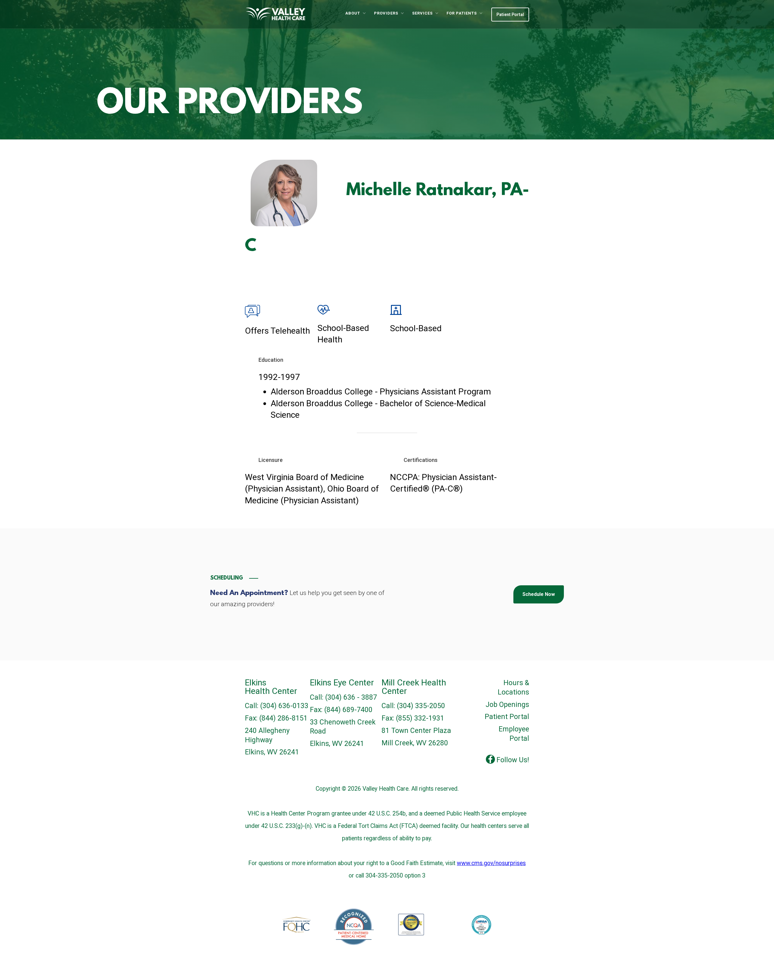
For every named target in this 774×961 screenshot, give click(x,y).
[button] (355, 13)
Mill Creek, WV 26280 (415, 743)
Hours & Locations (513, 687)
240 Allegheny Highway (267, 735)
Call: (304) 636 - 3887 (343, 697)
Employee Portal (514, 734)
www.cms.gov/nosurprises (491, 863)
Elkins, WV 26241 (272, 752)
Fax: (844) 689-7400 (341, 710)
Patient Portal (510, 14)
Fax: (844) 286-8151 (276, 718)
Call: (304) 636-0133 (276, 706)
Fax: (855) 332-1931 (413, 718)
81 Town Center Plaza (416, 731)
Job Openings (507, 705)
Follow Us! (512, 760)
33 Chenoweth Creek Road (343, 727)
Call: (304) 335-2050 (413, 706)
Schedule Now (538, 594)
